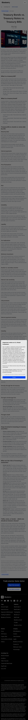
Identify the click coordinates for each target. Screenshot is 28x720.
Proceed (14, 377)
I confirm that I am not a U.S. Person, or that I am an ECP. (15, 374)
